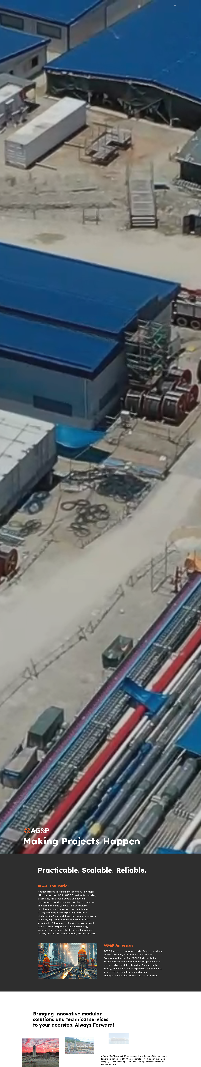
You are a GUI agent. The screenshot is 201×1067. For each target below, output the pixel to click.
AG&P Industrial (53, 886)
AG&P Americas (118, 945)
